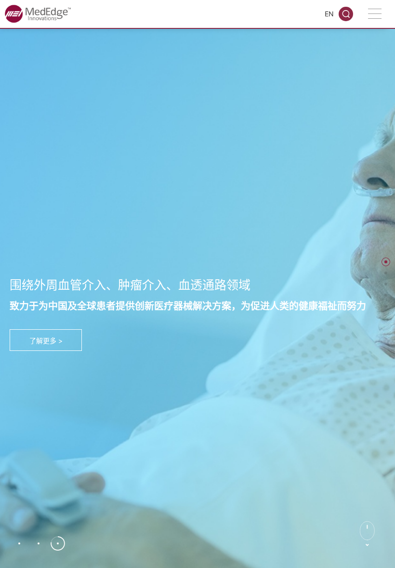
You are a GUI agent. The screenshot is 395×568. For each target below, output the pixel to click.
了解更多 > (46, 340)
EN (329, 14)
